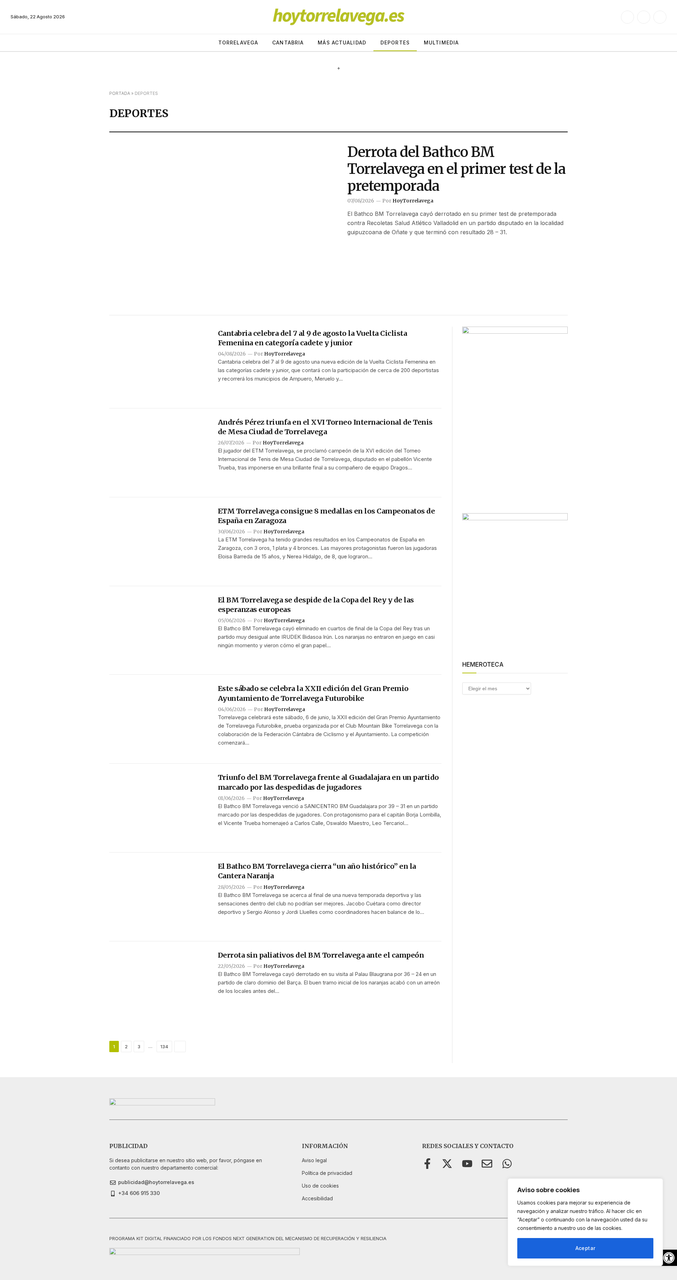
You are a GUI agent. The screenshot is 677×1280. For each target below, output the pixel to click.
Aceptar (585, 1248)
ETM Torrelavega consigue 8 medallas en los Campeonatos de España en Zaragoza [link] (326, 515)
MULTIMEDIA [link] (441, 43)
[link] (669, 1258)
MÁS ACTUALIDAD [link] (342, 43)
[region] (585, 1222)
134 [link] (164, 1046)
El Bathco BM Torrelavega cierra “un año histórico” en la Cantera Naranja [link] (317, 871)
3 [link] (139, 1046)
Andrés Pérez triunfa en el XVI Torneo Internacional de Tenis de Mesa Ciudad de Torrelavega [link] (325, 427)
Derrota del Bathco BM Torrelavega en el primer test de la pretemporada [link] (456, 169)
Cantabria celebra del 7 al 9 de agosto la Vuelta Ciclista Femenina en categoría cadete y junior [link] (312, 338)
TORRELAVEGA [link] (238, 43)
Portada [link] (119, 93)
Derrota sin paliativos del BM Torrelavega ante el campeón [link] (321, 955)
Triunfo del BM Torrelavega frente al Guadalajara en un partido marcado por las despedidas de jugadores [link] (328, 782)
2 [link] (126, 1046)
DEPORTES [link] (395, 43)
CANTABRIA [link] (288, 43)
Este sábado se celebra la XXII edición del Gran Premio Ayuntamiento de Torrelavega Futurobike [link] (313, 693)
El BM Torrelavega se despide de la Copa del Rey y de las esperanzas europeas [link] (316, 604)
